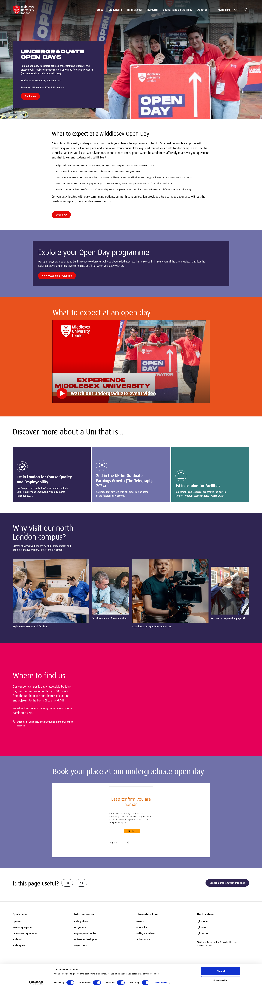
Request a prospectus (22, 927)
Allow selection (220, 980)
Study (100, 9)
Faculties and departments (25, 933)
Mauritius (205, 933)
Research (152, 9)
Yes (67, 883)
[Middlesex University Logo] (24, 9)
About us (202, 9)
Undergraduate (81, 921)
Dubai (203, 927)
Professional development (86, 939)
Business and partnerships (177, 9)
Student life (115, 9)
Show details (160, 982)
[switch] (97, 982)
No (81, 883)
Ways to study (80, 945)
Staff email (17, 939)
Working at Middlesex (145, 933)
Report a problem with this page (227, 883)
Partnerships (141, 927)
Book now (30, 96)
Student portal (19, 945)
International (134, 9)
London (204, 921)
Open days (17, 921)
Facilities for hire (143, 939)
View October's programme (57, 275)
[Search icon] (246, 10)
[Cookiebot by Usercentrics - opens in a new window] (36, 983)
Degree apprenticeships (85, 933)
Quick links (224, 9)
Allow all (221, 971)
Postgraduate (80, 927)
